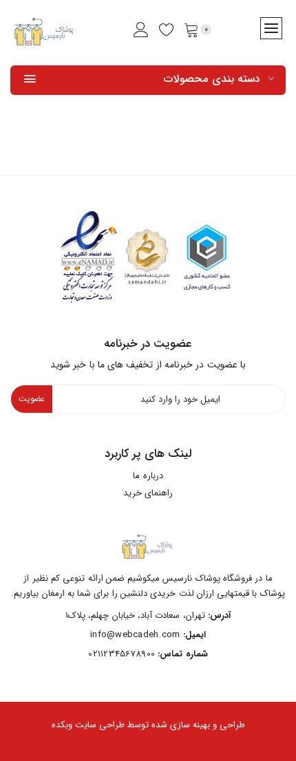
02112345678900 (121, 654)
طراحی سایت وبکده (88, 725)
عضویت (32, 398)
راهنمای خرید (148, 493)
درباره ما (147, 476)
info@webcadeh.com (135, 635)
